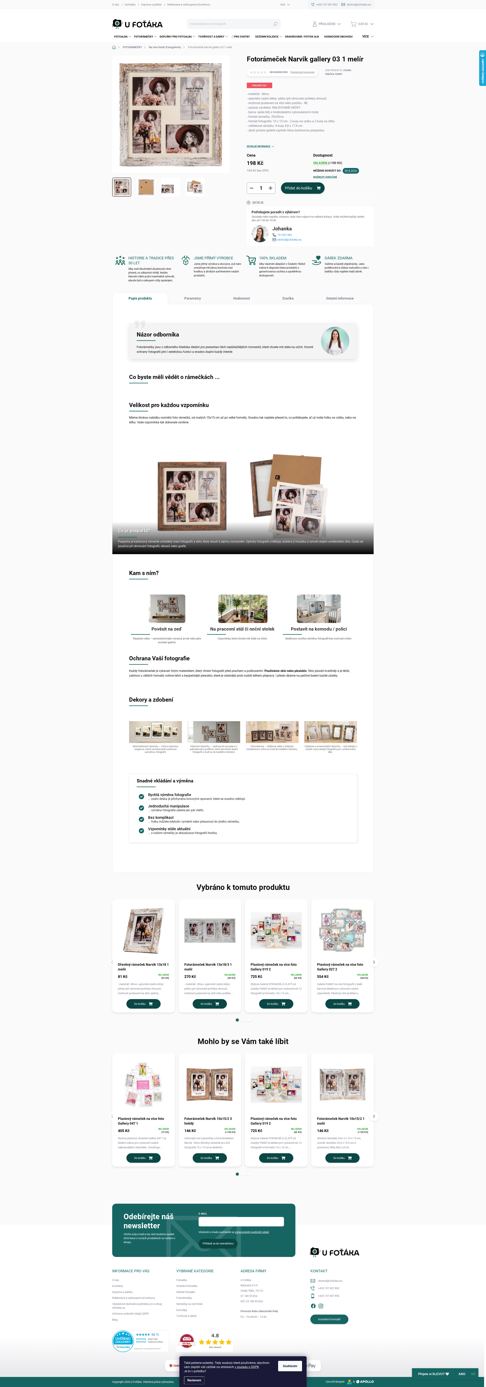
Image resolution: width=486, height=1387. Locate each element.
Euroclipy (181, 1310)
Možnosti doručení (325, 177)
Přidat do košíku (298, 188)
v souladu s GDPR (247, 1367)
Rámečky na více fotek (189, 1303)
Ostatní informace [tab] (340, 298)
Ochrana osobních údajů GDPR (130, 1313)
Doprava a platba (151, 4)
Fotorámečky (184, 1297)
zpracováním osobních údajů (252, 1232)
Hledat (275, 23)
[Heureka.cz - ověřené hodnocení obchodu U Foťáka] (140, 1341)
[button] (237, 1020)
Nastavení (194, 1380)
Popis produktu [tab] (140, 298)
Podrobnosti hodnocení (302, 72)
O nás (115, 4)
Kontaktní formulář (329, 1319)
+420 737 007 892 (328, 1288)
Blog (115, 1319)
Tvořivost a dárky (186, 1315)
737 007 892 (284, 234)
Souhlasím (290, 1366)
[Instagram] (321, 1305)
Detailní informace (258, 146)
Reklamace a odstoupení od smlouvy (188, 4)
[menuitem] (122, 36)
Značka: (333, 74)
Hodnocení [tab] (241, 298)
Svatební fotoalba (186, 1285)
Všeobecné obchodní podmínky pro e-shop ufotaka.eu (137, 1305)
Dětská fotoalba (185, 1292)
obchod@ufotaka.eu (289, 239)
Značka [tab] (288, 298)
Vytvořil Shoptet (335, 1381)
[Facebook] (313, 1305)
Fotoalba (181, 1280)
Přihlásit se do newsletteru (218, 1243)
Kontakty (130, 4)
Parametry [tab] (192, 298)
